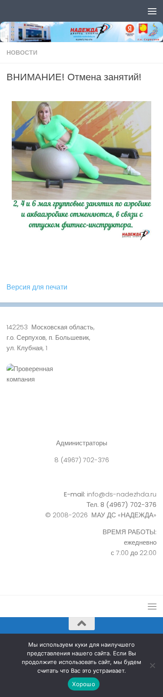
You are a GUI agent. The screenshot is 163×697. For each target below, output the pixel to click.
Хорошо (83, 684)
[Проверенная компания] (81, 384)
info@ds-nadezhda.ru (121, 494)
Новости (22, 52)
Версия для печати (37, 287)
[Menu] (152, 11)
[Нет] (152, 665)
